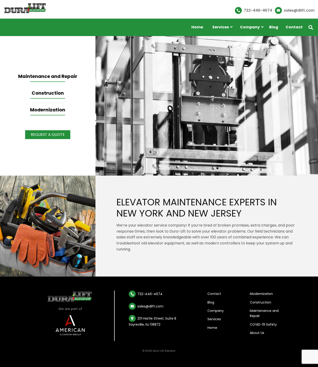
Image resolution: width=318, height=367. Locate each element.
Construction (48, 93)
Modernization (47, 110)
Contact (294, 27)
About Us (257, 332)
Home (197, 27)
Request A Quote (48, 134)
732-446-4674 (257, 10)
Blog (273, 27)
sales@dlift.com (299, 10)
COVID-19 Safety (263, 324)
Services (214, 319)
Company (215, 310)
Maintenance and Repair (47, 76)
